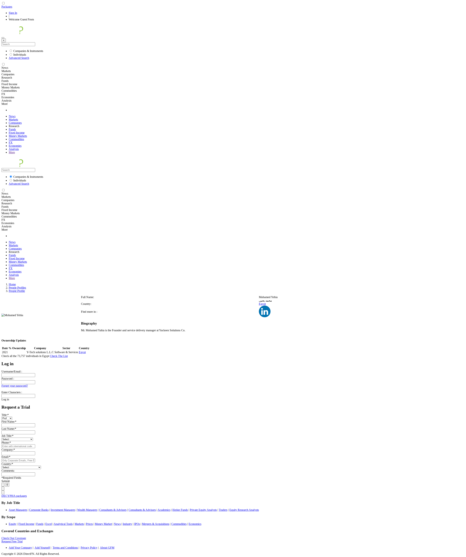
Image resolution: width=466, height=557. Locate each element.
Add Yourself (42, 547)
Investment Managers (63, 509)
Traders (223, 509)
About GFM (107, 547)
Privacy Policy (89, 547)
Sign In (13, 12)
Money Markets (18, 135)
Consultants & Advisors (113, 509)
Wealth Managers (87, 509)
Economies (15, 145)
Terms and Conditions (65, 547)
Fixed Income (17, 132)
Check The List (59, 356)
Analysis (14, 149)
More (12, 152)
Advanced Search (19, 57)
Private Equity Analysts (203, 509)
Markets (13, 119)
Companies (15, 122)
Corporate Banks (39, 509)
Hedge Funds (180, 509)
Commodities (16, 139)
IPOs (137, 523)
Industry (127, 523)
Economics (195, 523)
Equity (12, 523)
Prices (89, 523)
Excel (48, 523)
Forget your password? (14, 385)
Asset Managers (18, 509)
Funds (12, 129)
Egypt (262, 303)
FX (11, 142)
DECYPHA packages (14, 495)
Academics (164, 509)
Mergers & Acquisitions (155, 523)
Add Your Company (20, 547)
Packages (6, 6)
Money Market (103, 523)
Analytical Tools (63, 523)
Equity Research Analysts (244, 509)
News (12, 116)
